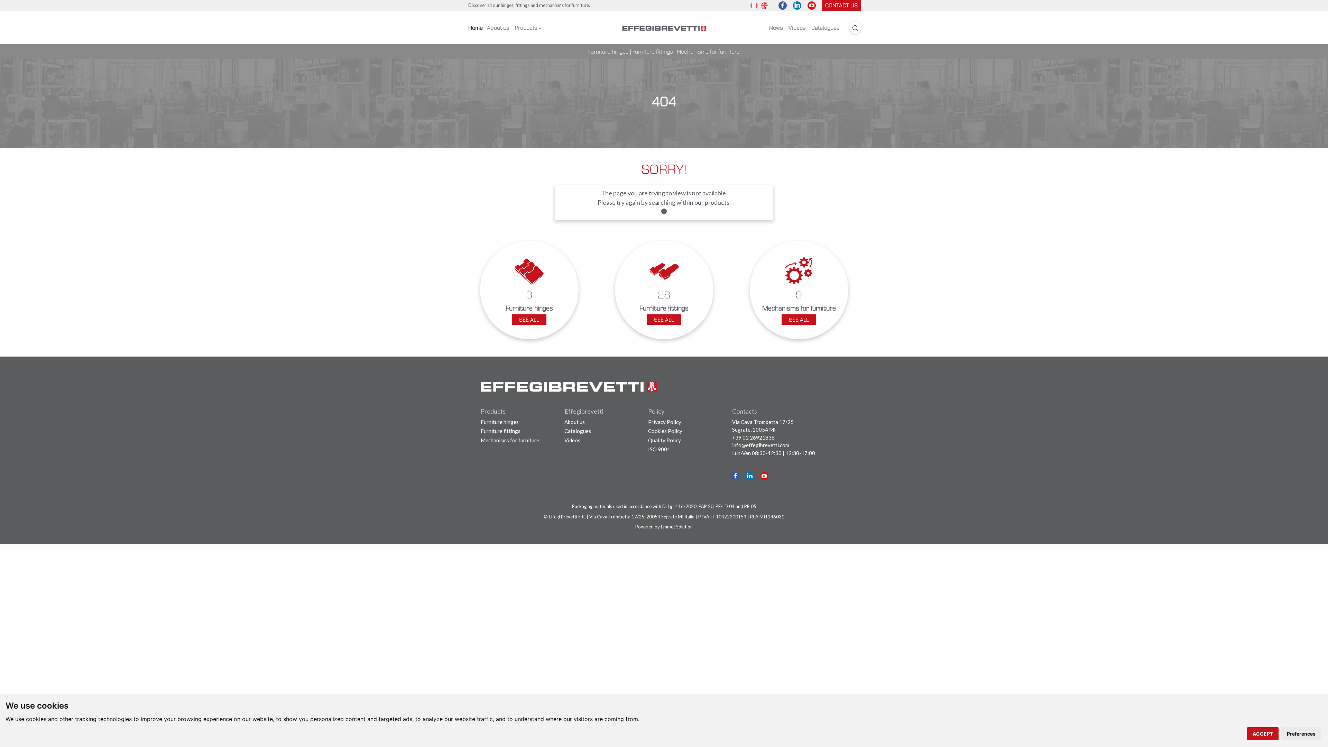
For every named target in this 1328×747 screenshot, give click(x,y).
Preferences (1301, 734)
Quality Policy (664, 440)
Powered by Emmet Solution (664, 526)
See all (529, 319)
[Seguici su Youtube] (812, 5)
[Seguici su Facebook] (782, 5)
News (776, 28)
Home (475, 28)
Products (526, 28)
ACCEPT (1263, 734)
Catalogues (825, 28)
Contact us (841, 5)
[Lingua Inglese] (764, 5)
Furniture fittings (653, 51)
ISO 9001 (659, 449)
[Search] (855, 28)
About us (498, 28)
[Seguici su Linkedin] (797, 5)
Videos (797, 28)
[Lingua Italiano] (753, 5)
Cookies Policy (665, 431)
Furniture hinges (608, 51)
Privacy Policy (664, 422)
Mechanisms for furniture (708, 51)
